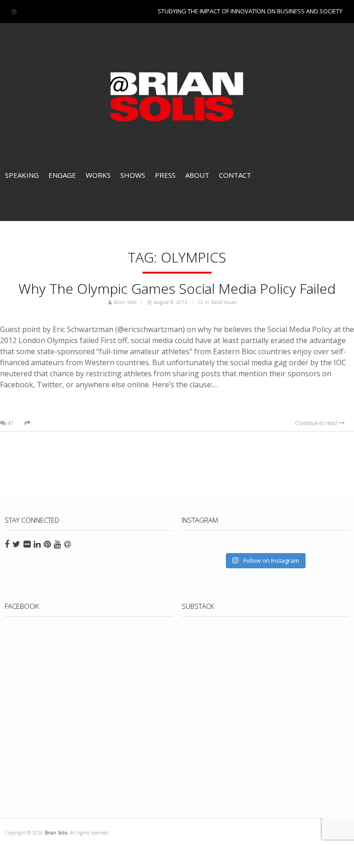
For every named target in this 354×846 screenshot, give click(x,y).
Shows (132, 175)
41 (10, 423)
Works (98, 175)
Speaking (22, 175)
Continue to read (317, 423)
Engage (62, 175)
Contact (235, 175)
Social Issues (223, 302)
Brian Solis (177, 97)
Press (165, 175)
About (197, 175)
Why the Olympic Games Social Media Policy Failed (177, 288)
